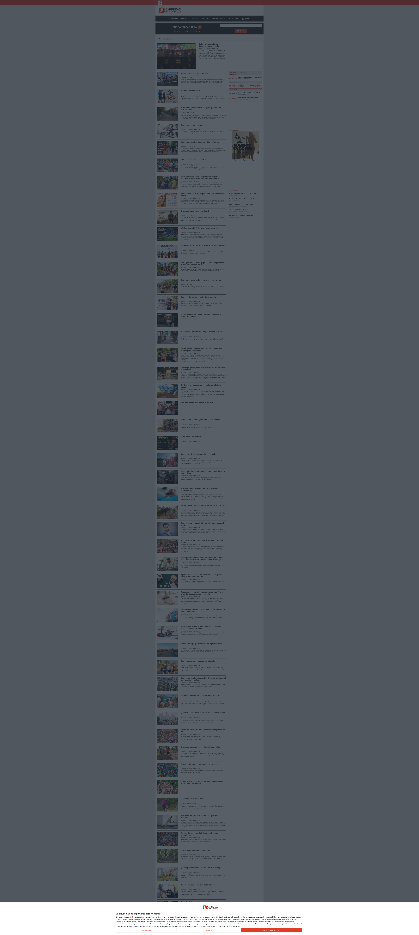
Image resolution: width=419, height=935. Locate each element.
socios (132, 917)
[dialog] (209, 918)
